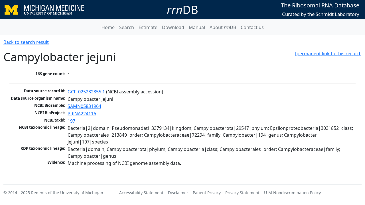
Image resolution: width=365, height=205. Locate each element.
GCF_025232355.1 (86, 92)
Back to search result (26, 42)
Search (126, 27)
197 (71, 121)
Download (173, 27)
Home (108, 27)
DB (182, 9)
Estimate (148, 27)
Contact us (252, 27)
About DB (223, 27)
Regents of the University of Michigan (67, 192)
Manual (197, 27)
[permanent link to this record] (328, 53)
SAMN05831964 (84, 106)
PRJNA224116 (82, 113)
